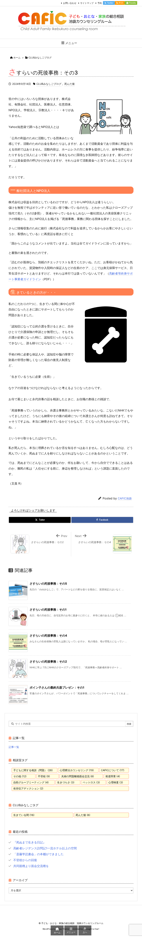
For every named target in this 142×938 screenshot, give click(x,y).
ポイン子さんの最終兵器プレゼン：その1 (57, 687)
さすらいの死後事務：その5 (48, 583)
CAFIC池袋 (125, 498)
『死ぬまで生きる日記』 (29, 842)
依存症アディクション (28, 788)
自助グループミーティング (31, 782)
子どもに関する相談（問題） (33, 770)
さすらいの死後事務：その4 (48, 635)
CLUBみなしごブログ (40, 57)
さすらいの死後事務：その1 (48, 609)
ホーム (17, 57)
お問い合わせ (69, 3)
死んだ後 (69, 83)
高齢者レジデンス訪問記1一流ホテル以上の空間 (45, 848)
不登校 (44, 776)
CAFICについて (112, 770)
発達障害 (112, 776)
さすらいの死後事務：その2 (48, 661)
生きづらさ (65, 782)
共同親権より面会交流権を (31, 866)
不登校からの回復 (25, 860)
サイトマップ (87, 3)
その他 (19, 776)
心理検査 (115, 782)
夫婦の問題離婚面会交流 (77, 776)
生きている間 (23, 815)
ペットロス (91, 782)
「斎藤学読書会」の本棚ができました (38, 854)
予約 (99, 3)
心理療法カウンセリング (77, 770)
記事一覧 (14, 746)
